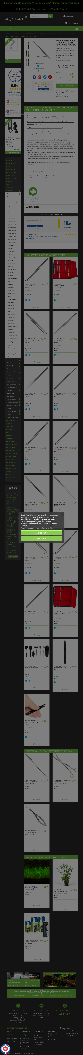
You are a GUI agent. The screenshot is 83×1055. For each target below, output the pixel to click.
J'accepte (41, 538)
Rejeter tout (41, 533)
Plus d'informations (28, 528)
